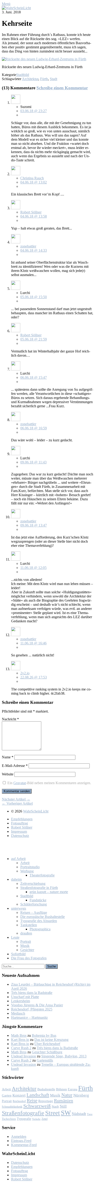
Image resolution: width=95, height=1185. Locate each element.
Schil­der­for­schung (33, 904)
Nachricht (10, 719)
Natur (66, 1095)
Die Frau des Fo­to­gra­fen (29, 958)
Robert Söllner (31, 212)
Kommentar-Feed (24, 1145)
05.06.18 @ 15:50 (33, 297)
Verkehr (36, 1119)
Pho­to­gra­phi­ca (40, 929)
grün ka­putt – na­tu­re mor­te (49, 892)
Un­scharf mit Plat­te (25, 997)
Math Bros (19, 1035)
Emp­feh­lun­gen (22, 819)
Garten (7, 1095)
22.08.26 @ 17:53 (33, 677)
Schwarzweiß (37, 1106)
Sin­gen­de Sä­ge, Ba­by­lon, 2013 (63, 1056)
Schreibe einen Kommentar (62, 87)
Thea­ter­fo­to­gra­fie (42, 875)
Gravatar (19, 783)
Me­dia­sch (18, 1013)
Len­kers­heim (20, 1001)
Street (52, 1112)
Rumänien (63, 1100)
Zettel (45, 1119)
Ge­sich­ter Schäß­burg (47, 1052)
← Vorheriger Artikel (17, 803)
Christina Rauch (32, 178)
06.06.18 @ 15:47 (33, 377)
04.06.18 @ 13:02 (33, 182)
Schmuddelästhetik (12, 1106)
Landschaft (38, 1095)
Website (7, 774)
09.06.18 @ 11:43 (33, 462)
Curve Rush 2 (21, 1048)
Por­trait (25, 941)
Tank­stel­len (28, 925)
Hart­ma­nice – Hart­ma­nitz (29, 1017)
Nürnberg (81, 1095)
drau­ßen (26, 933)
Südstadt (79, 1113)
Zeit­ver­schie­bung (32, 883)
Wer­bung (27, 871)
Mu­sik (25, 946)
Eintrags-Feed (21, 1141)
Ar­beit (25, 863)
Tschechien (9, 1119)
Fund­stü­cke (38, 900)
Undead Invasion (23, 1056)
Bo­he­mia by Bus (44, 1035)
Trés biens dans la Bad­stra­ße (31, 993)
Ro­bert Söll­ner (21, 827)
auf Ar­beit (18, 859)
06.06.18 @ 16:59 (33, 428)
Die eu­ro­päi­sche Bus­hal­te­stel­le (42, 917)
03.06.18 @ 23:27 (33, 111)
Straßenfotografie (23, 1113)
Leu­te (15, 937)
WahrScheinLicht (35, 811)
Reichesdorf (19, 1101)
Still (63, 1106)
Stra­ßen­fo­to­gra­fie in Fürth (39, 888)
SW (66, 1112)
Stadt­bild (26, 896)
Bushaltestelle (46, 1089)
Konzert (19, 1095)
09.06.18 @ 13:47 (33, 525)
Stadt (53, 79)
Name (7, 757)
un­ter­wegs (18, 908)
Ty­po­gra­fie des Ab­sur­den (38, 921)
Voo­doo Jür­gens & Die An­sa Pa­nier (37, 1005)
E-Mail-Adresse (15, 766)
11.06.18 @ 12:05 (33, 568)
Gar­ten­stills (45, 1060)
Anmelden (18, 1136)
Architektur (30, 79)
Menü (6, 4)
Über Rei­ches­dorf (47, 1044)
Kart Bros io (20, 1040)
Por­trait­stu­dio (30, 867)
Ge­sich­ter (27, 950)
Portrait (7, 1101)
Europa (72, 1089)
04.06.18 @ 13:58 (33, 216)
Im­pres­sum (19, 831)
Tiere (89, 1114)
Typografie (24, 1119)
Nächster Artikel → (16, 799)
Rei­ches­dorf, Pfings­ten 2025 (31, 1009)
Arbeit (6, 1089)
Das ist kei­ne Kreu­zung (51, 1040)
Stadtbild (22, 75)
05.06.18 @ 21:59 (33, 339)
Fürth (44, 79)
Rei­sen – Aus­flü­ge (33, 912)
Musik (55, 1095)
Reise (32, 1100)
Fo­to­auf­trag (19, 823)
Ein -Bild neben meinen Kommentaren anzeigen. (49, 783)
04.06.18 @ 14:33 (33, 250)
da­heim (16, 879)
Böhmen (61, 1089)
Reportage (45, 1101)
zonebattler (28, 246)
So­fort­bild (18, 954)
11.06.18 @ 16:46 (33, 643)
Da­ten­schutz (20, 836)
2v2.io (25, 673)
